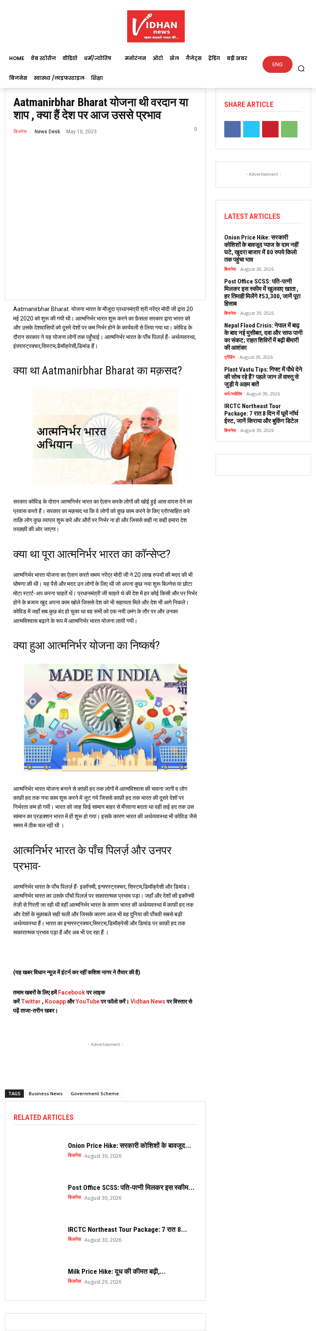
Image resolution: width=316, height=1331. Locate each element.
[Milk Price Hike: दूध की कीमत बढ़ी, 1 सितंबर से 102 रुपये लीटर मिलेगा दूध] (37, 1276)
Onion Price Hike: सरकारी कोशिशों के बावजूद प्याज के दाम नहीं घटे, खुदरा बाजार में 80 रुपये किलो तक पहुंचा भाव (261, 248)
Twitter (31, 1001)
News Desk (47, 131)
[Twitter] (251, 129)
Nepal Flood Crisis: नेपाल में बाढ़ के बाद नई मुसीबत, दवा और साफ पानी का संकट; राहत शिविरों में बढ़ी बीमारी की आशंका (263, 336)
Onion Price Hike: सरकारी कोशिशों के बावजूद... (129, 1145)
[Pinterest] (270, 129)
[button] (301, 68)
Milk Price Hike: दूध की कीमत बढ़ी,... (117, 1271)
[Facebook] (232, 129)
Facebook (71, 992)
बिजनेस (20, 131)
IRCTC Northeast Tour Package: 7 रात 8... (127, 1229)
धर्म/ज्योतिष (233, 393)
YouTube (88, 1001)
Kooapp (55, 1001)
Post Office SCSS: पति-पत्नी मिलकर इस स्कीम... (131, 1187)
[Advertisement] (105, 1059)
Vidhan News (147, 1001)
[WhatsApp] (289, 129)
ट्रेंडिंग (229, 357)
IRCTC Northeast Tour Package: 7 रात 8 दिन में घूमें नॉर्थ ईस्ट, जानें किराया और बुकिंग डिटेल (261, 413)
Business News (46, 1093)
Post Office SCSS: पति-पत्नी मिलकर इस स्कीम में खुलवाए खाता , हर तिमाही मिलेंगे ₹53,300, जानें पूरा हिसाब (262, 292)
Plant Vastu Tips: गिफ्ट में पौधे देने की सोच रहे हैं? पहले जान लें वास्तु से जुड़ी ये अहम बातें (263, 377)
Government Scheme (95, 1093)
